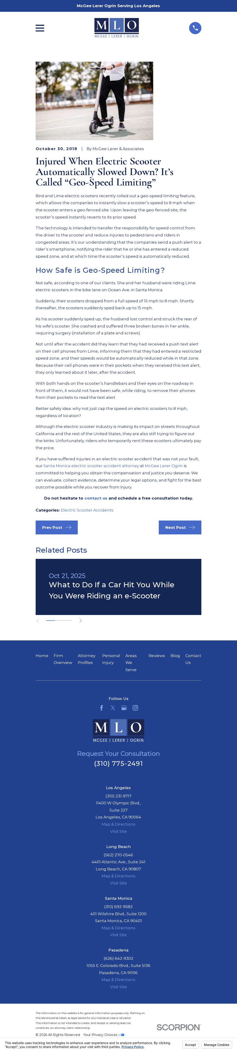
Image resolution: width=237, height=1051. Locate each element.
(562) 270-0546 (118, 855)
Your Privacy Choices (100, 1035)
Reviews (157, 655)
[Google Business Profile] (124, 708)
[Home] (116, 28)
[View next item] (80, 620)
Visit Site (118, 831)
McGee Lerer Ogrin (164, 465)
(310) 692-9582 (118, 906)
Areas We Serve (131, 662)
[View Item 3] (67, 620)
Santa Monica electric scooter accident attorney (91, 465)
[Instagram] (135, 708)
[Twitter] (113, 708)
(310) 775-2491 (118, 763)
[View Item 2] (59, 620)
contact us (95, 498)
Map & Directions (118, 824)
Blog (175, 655)
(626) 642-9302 (118, 958)
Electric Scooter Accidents (87, 510)
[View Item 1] (50, 620)
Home (42, 655)
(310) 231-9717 (118, 796)
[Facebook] (101, 708)
